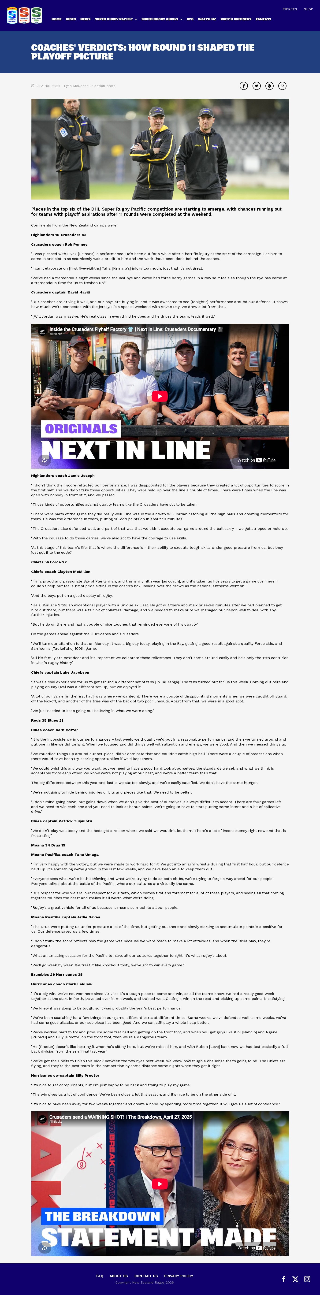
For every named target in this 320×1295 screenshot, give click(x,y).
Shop (308, 9)
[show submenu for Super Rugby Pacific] (136, 20)
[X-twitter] (295, 1279)
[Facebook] (283, 1279)
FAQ (99, 1276)
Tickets (290, 9)
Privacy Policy (178, 1276)
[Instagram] (307, 1279)
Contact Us (146, 1276)
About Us (119, 1276)
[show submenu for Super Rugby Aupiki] (181, 20)
